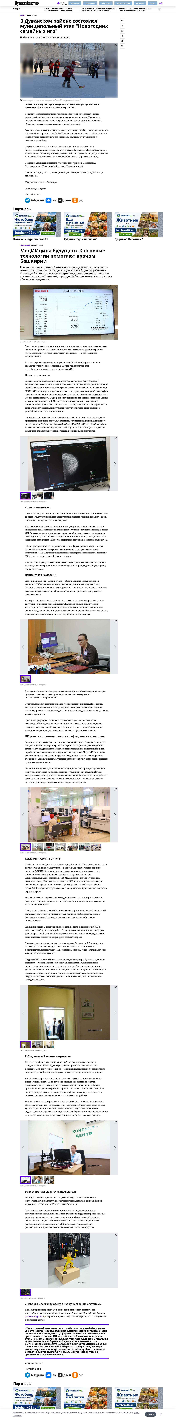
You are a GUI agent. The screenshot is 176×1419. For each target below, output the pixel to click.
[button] (115, 464)
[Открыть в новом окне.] (34, 200)
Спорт (152, 3)
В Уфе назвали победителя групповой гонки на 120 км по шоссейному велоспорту (98, 9)
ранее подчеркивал (34, 1316)
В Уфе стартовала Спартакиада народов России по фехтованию (58, 9)
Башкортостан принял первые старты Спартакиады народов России (135, 9)
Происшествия (123, 3)
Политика (75, 3)
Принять (150, 1414)
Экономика (90, 3)
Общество (106, 3)
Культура (140, 3)
